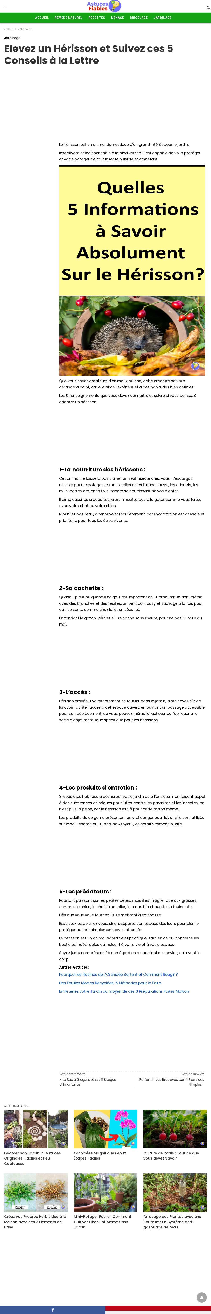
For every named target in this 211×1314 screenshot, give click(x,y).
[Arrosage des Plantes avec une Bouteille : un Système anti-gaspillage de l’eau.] (175, 1192)
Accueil (42, 17)
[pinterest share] (158, 1308)
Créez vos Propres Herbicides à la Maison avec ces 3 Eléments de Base (35, 1221)
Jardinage (163, 17)
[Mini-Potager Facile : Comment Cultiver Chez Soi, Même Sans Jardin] (105, 1192)
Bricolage (139, 17)
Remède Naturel (69, 17)
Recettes (97, 17)
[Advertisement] (132, 436)
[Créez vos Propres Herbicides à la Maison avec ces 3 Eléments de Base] (36, 1192)
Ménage (117, 17)
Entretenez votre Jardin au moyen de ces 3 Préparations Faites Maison (124, 991)
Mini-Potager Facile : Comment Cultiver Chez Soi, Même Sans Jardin (102, 1221)
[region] (105, 100)
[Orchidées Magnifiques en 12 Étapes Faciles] (105, 1129)
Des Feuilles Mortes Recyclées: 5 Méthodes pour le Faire (110, 982)
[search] (208, 7)
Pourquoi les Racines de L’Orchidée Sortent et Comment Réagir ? (118, 974)
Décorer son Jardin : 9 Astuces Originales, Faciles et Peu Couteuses (32, 1158)
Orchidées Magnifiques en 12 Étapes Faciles (100, 1155)
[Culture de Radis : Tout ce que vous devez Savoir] (175, 1129)
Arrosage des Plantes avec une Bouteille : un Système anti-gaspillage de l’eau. (172, 1221)
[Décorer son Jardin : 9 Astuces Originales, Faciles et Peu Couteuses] (36, 1129)
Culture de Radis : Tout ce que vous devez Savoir (171, 1155)
